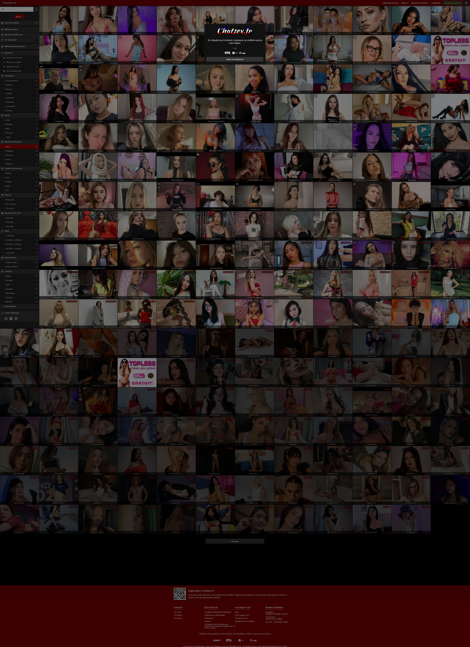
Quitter (235, 48)
